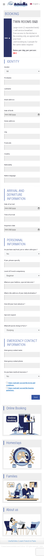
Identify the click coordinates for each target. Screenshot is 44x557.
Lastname (7, 89)
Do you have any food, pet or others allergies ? (21, 249)
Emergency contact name (13, 350)
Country (7, 154)
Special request (10, 315)
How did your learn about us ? (14, 304)
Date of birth (8, 110)
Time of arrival (9, 215)
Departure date (9, 225)
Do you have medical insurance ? (16, 372)
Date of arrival (9, 204)
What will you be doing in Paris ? (15, 326)
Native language (10, 176)
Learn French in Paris (27, 541)
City (5, 132)
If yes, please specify (12, 260)
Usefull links (13, 541)
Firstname (7, 78)
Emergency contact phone (13, 361)
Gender (7, 67)
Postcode (7, 143)
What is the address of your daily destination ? (20, 293)
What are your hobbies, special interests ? (19, 282)
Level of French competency (14, 271)
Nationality (8, 165)
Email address (9, 100)
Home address (9, 121)
